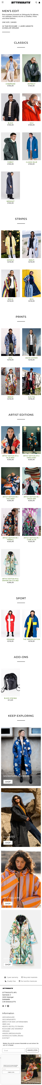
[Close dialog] (40, 1056)
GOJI (31, 123)
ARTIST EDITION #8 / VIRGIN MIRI (31, 498)
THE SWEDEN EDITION (31, 639)
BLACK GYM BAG (10, 698)
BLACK (10, 123)
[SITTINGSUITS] (21, 2)
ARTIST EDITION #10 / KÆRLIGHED (31, 457)
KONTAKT (6, 1038)
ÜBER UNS (6, 1024)
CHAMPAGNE (10, 84)
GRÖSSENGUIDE (8, 1017)
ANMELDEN (32, 1050)
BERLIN (10, 299)
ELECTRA (31, 397)
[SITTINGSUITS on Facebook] (6, 1006)
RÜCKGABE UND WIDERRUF (12, 1029)
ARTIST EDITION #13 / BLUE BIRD (10, 457)
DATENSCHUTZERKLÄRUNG (12, 1036)
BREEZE (10, 397)
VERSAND (6, 1031)
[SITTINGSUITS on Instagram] (8, 1006)
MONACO (10, 260)
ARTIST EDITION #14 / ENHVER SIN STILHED (10, 579)
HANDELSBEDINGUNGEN (11, 1033)
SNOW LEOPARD (31, 358)
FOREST (11, 162)
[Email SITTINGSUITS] (3, 1006)
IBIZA (31, 299)
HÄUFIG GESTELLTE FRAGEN (13, 1026)
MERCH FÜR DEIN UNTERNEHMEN (15, 1022)
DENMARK (10, 639)
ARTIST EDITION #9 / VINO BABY (10, 498)
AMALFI (31, 260)
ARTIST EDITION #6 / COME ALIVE (31, 539)
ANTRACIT (31, 84)
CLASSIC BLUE (31, 162)
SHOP (8, 782)
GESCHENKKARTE (9, 1019)
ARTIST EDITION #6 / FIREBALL (10, 539)
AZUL (11, 358)
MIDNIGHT (10, 201)
